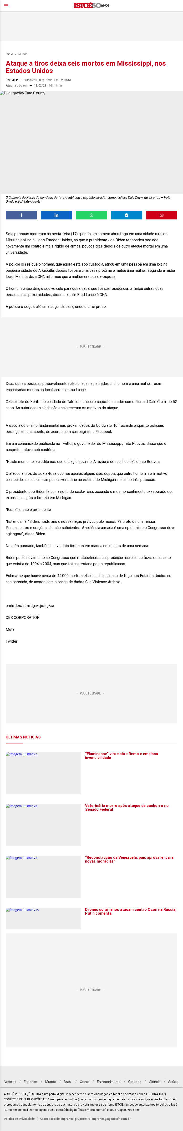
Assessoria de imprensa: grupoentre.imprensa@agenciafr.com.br (85, 1119)
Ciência (155, 1082)
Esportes (31, 1082)
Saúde (173, 1082)
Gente (84, 1082)
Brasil (68, 1082)
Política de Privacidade (19, 1119)
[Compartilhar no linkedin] (56, 215)
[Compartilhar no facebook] (21, 215)
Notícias (10, 1082)
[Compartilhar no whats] (91, 215)
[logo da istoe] (91, 6)
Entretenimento (109, 1082)
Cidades (134, 1082)
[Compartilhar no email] (161, 215)
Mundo (22, 54)
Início (9, 54)
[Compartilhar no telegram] (126, 215)
